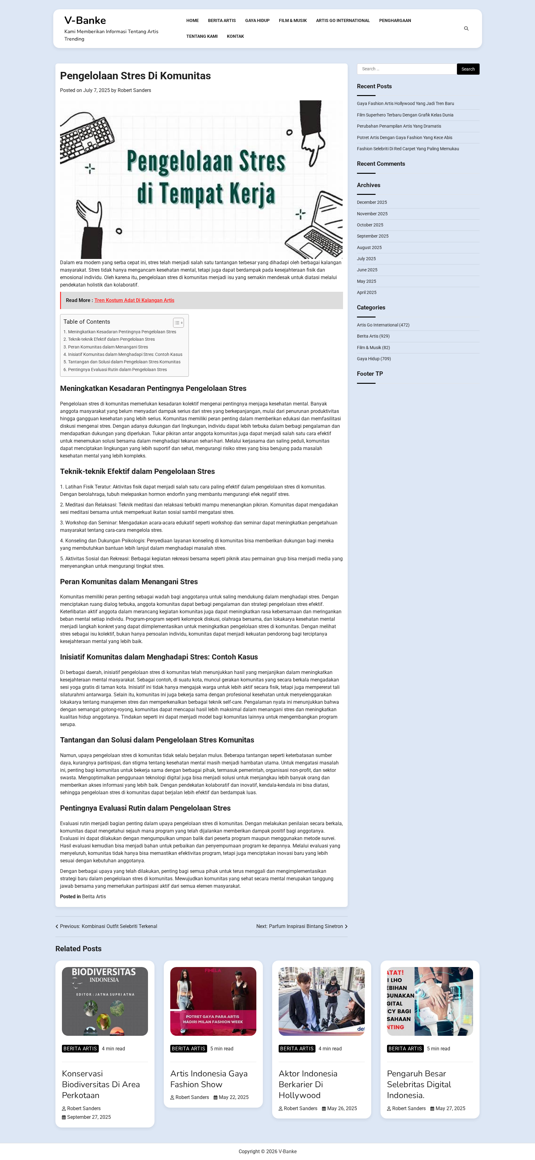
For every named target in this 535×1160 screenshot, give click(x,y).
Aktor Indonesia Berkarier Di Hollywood (308, 1084)
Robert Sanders (134, 90)
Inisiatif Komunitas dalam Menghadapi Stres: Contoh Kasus (125, 354)
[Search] (466, 28)
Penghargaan (395, 20)
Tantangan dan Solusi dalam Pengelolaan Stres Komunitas (124, 362)
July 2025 (366, 258)
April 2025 (366, 292)
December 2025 (372, 202)
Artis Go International (343, 20)
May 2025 (366, 280)
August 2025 (369, 247)
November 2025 (372, 213)
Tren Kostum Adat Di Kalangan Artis (134, 300)
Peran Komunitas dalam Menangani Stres (108, 347)
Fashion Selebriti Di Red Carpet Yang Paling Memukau (408, 148)
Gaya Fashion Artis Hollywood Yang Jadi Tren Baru (405, 103)
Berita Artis (222, 20)
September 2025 (373, 236)
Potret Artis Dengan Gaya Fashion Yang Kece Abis (404, 137)
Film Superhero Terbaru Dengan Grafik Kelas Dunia (405, 114)
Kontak (235, 36)
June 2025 (367, 269)
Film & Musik (293, 20)
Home (192, 20)
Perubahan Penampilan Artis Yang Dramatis (399, 126)
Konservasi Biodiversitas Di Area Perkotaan (101, 1084)
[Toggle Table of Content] (175, 322)
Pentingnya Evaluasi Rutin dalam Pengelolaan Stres (117, 369)
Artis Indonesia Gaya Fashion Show (209, 1079)
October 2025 (370, 224)
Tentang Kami (202, 36)
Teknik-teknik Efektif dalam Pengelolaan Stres (111, 339)
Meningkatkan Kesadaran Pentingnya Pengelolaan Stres (122, 332)
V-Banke (85, 20)
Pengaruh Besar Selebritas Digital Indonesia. (419, 1084)
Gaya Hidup (257, 20)
